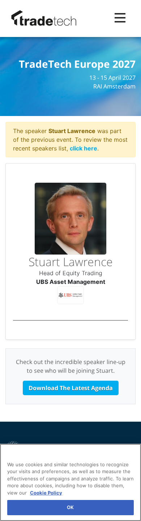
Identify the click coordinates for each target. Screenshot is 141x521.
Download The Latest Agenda (71, 388)
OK (70, 507)
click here (83, 148)
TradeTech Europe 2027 (77, 64)
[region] (70, 482)
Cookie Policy (46, 493)
